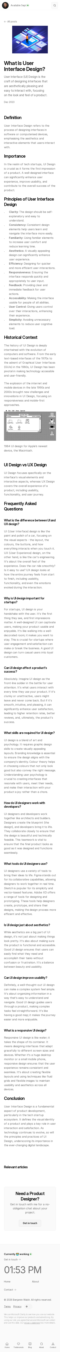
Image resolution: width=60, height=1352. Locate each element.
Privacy (17, 1306)
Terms (7, 1306)
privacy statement (32, 1323)
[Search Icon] (54, 5)
